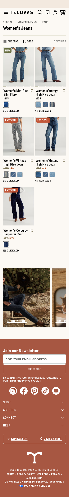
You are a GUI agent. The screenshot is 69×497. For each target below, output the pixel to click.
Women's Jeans (27, 22)
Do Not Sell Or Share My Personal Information (34, 481)
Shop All (8, 22)
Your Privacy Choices (37, 485)
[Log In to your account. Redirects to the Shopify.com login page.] (55, 12)
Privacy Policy (27, 474)
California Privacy (49, 474)
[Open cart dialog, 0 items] (63, 12)
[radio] (6, 105)
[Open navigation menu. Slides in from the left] (6, 12)
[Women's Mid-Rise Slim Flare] (18, 66)
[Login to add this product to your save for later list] (31, 93)
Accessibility (34, 478)
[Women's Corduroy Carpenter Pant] (18, 206)
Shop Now (55, 4)
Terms (11, 474)
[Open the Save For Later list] (47, 12)
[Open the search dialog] (40, 12)
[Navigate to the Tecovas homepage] (21, 12)
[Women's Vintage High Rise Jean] (50, 66)
